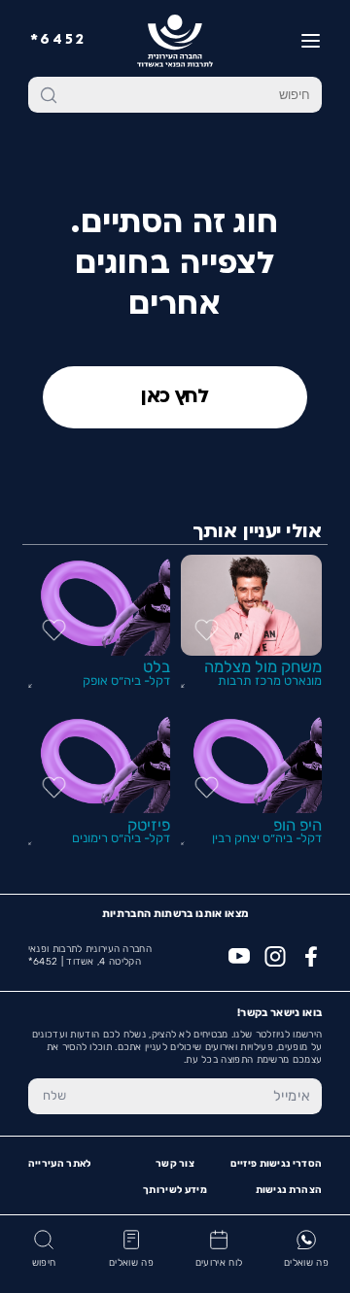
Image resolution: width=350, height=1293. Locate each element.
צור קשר (175, 1164)
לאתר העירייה (59, 1164)
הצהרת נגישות (289, 1190)
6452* (58, 40)
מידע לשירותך (175, 1190)
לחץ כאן (175, 397)
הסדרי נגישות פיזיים (276, 1164)
